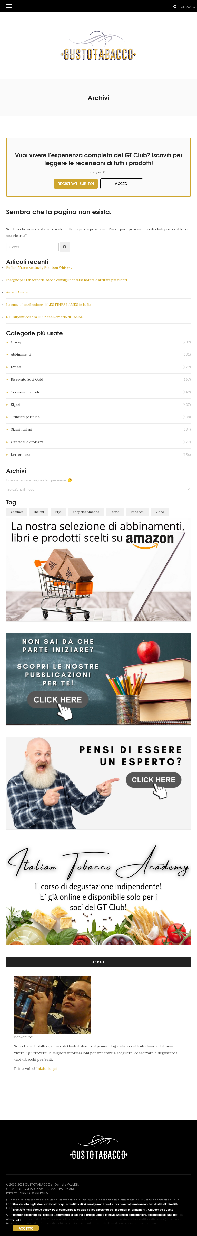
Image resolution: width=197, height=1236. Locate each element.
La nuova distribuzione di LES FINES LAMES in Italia (48, 305)
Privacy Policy (16, 1192)
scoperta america (86, 512)
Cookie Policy (39, 1192)
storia (115, 512)
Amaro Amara (17, 292)
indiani (39, 512)
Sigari (15, 404)
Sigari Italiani (21, 429)
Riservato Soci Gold (27, 379)
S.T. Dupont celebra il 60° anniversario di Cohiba (44, 317)
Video (160, 512)
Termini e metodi (25, 392)
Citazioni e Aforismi (27, 442)
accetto (26, 1228)
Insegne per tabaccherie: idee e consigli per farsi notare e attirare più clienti (66, 280)
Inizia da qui (46, 1068)
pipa (58, 512)
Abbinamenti (21, 354)
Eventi (16, 367)
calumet (17, 512)
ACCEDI (122, 183)
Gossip (16, 342)
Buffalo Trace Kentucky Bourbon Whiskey (39, 267)
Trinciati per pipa (25, 417)
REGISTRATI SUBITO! (76, 183)
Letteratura (20, 454)
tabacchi (137, 512)
